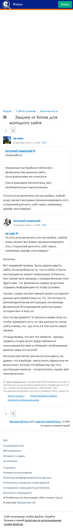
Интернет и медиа (14, 456)
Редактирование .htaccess (43, 395)
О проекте (9, 467)
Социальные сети (13, 445)
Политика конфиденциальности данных (27, 477)
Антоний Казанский (19, 151)
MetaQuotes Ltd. (26, 502)
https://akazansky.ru (16, 381)
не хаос (18, 138)
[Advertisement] (36, 19)
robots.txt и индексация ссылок (23, 399)
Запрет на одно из (17, 395)
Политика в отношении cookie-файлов (26, 482)
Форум (7, 111)
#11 (44, 142)
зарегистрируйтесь (48, 421)
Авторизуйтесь (19, 421)
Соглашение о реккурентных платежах (26, 487)
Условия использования (17, 472)
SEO (5, 440)
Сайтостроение (26, 111)
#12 (44, 225)
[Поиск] (54, 5)
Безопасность (49, 111)
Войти (65, 4)
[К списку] (11, 118)
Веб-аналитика (12, 450)
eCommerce (10, 461)
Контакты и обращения (17, 492)
